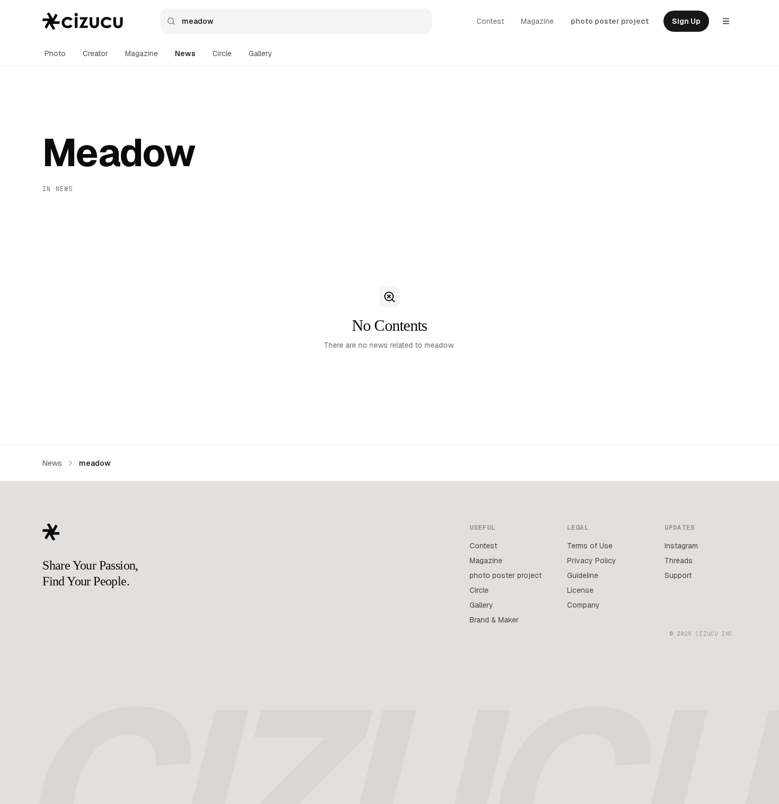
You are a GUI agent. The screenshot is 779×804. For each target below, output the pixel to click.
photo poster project (610, 21)
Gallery (260, 53)
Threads (679, 560)
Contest (490, 21)
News (185, 53)
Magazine (537, 21)
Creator (95, 53)
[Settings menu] (726, 21)
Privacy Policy (591, 560)
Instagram (681, 545)
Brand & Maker (494, 620)
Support (678, 575)
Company (583, 605)
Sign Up (686, 21)
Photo (55, 53)
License (580, 590)
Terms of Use (590, 545)
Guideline (582, 575)
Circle (222, 53)
